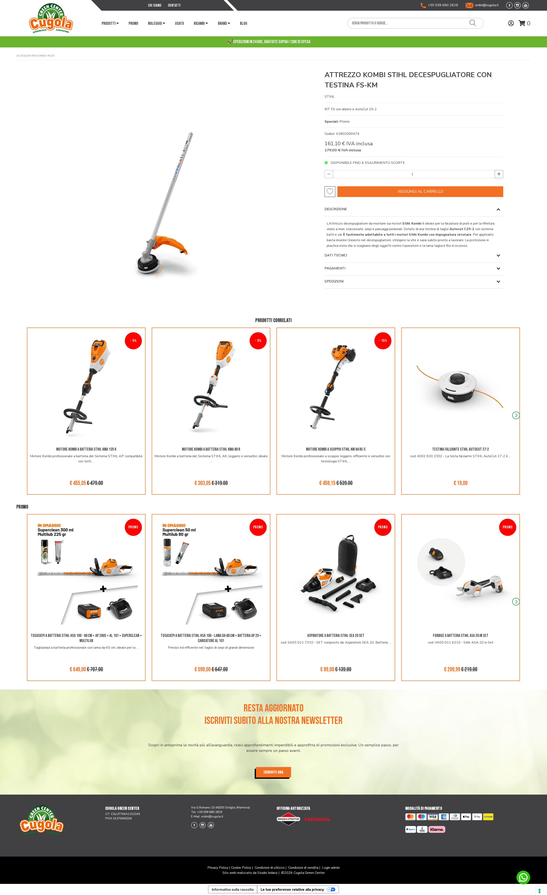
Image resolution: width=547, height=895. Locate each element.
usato (179, 23)
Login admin (331, 867)
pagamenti (335, 268)
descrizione (336, 209)
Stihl (330, 96)
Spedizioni (334, 281)
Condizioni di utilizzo (270, 867)
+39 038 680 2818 (442, 5)
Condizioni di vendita (303, 867)
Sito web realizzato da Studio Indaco (250, 872)
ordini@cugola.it (487, 5)
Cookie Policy (241, 867)
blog (243, 23)
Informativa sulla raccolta (233, 889)
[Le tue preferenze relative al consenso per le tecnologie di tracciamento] (539, 891)
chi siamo (155, 5)
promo (133, 23)
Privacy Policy (217, 867)
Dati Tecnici (336, 255)
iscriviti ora (273, 772)
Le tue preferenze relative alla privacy (292, 889)
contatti (174, 5)
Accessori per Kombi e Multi (35, 55)
